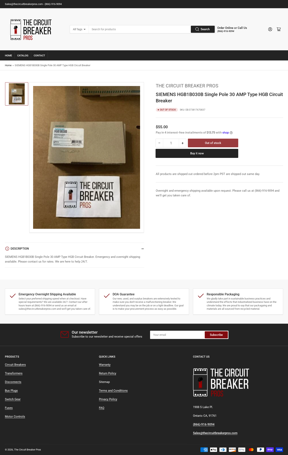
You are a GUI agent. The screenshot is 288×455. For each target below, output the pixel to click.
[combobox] (152, 29)
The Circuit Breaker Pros (187, 86)
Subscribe (216, 335)
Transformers (14, 373)
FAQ (101, 408)
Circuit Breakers (15, 364)
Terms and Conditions (113, 390)
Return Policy (107, 373)
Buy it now (197, 153)
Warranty (104, 364)
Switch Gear (13, 399)
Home (8, 55)
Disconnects (13, 382)
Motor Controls (15, 416)
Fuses (9, 408)
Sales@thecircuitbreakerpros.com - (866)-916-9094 (33, 4)
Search (205, 29)
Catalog (22, 55)
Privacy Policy (108, 399)
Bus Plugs (11, 390)
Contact (39, 55)
